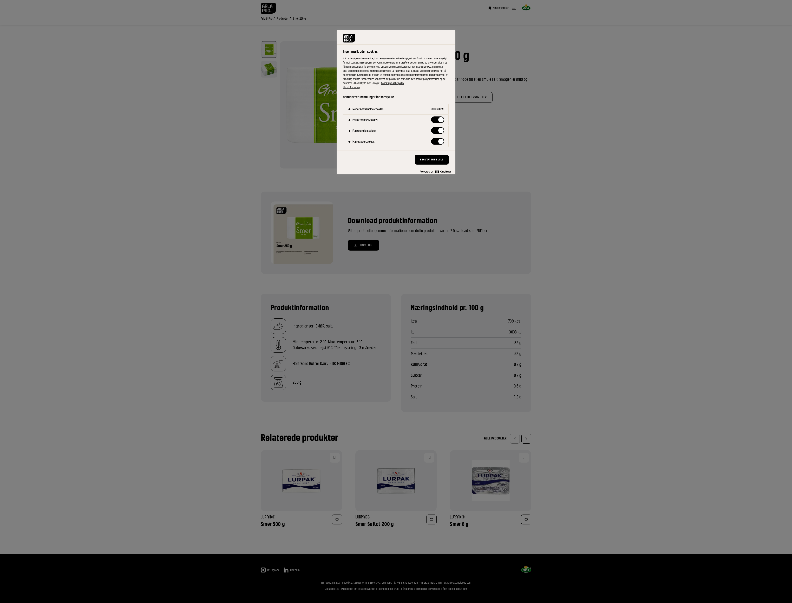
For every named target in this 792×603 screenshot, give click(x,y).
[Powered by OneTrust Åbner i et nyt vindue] (435, 171)
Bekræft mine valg (431, 159)
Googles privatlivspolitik (392, 83)
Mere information (351, 87)
